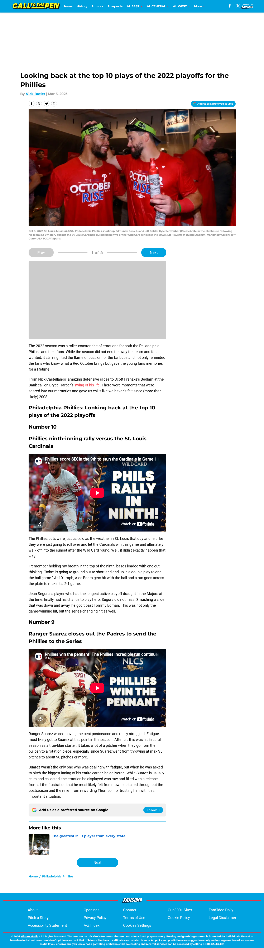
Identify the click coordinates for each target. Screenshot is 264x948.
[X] (238, 6)
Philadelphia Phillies (57, 876)
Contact (129, 910)
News (68, 6)
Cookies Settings (137, 925)
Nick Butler (35, 94)
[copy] (54, 103)
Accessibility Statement (47, 925)
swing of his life (86, 385)
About (33, 910)
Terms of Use (134, 917)
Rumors (97, 6)
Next (154, 252)
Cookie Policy (179, 917)
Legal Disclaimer (222, 917)
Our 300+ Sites (180, 910)
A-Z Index (92, 925)
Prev (41, 252)
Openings (91, 910)
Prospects (115, 6)
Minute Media (29, 936)
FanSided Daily (221, 910)
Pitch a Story (38, 917)
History (82, 6)
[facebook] (230, 6)
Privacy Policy (95, 917)
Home (33, 876)
